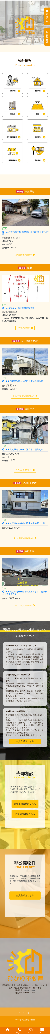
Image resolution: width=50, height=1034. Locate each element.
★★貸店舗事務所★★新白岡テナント (23, 523)
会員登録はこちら (25, 741)
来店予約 (47, 17)
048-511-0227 (29, 990)
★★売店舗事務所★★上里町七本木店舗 (24, 381)
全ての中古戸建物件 (23, 255)
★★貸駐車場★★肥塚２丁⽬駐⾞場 (22, 591)
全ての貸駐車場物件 (23, 605)
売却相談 (47, 38)
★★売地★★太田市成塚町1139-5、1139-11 (23, 308)
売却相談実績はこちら (25, 803)
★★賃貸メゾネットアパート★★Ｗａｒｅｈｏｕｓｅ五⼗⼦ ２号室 (24, 450)
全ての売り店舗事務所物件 (23, 396)
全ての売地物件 (23, 328)
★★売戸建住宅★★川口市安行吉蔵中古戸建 (23, 232)
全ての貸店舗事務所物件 (23, 538)
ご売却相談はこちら (25, 814)
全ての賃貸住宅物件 (23, 470)
